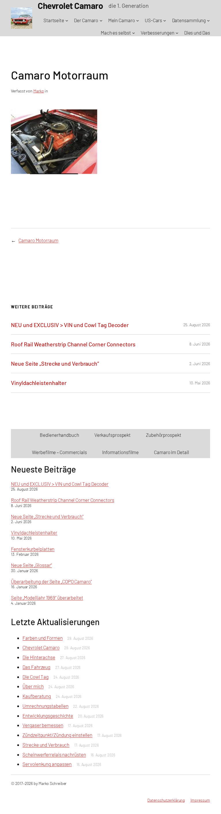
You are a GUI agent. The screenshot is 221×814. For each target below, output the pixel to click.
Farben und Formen (42, 638)
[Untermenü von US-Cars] (164, 20)
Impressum (200, 800)
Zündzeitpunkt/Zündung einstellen (57, 735)
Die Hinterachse (38, 657)
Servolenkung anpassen (47, 764)
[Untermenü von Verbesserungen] (177, 32)
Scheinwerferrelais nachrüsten (54, 754)
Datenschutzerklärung (166, 800)
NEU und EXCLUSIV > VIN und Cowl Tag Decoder (70, 324)
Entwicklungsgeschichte (47, 715)
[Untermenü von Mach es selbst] (133, 32)
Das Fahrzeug (36, 667)
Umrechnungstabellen (45, 706)
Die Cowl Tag (35, 677)
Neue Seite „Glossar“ (31, 565)
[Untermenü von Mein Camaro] (137, 20)
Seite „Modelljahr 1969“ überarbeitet (47, 597)
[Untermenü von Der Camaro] (101, 20)
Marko (38, 90)
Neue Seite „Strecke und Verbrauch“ (55, 363)
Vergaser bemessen (42, 725)
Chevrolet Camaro (40, 647)
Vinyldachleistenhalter (38, 382)
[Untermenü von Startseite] (66, 20)
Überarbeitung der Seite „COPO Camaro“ (51, 581)
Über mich (32, 686)
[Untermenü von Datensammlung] (208, 20)
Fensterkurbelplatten (32, 549)
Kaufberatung (36, 696)
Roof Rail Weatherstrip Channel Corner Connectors (73, 344)
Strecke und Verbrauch (45, 744)
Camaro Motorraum (38, 240)
